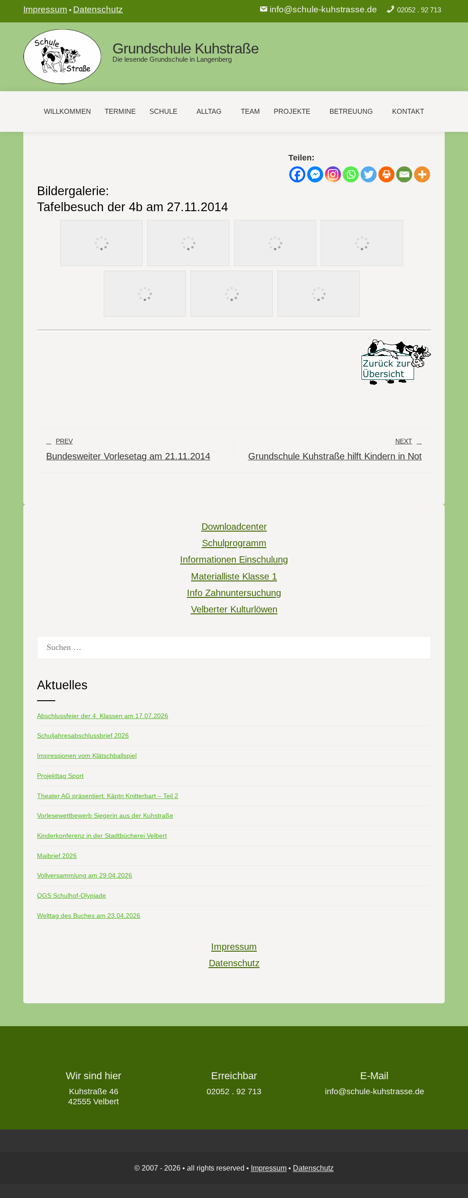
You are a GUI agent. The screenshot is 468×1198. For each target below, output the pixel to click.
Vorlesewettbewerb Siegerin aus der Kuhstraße (105, 815)
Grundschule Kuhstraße (185, 48)
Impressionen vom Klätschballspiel (87, 755)
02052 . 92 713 (419, 10)
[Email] (404, 174)
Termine (120, 111)
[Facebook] (297, 174)
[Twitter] (369, 174)
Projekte (292, 111)
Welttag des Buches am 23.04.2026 (88, 915)
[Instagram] (333, 174)
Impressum (45, 9)
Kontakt (408, 111)
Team (250, 111)
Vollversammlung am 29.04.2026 (84, 875)
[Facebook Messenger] (315, 174)
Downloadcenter (234, 527)
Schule (163, 111)
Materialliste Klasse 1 (234, 576)
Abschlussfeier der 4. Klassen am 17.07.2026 (102, 715)
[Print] (386, 174)
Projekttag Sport (60, 775)
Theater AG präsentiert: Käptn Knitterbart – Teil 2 (107, 795)
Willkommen (67, 111)
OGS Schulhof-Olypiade (71, 895)
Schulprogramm (234, 543)
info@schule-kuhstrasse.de (323, 9)
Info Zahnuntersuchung (234, 593)
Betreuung (351, 111)
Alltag (209, 111)
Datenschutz (98, 9)
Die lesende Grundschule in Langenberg (172, 59)
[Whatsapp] (351, 174)
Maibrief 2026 (57, 855)
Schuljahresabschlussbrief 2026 (83, 735)
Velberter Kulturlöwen (234, 609)
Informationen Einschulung (234, 559)
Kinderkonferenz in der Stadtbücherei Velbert (102, 835)
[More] (422, 174)
